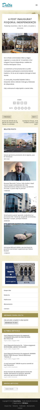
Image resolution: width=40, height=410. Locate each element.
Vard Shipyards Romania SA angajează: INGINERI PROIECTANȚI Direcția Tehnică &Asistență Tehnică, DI (20, 355)
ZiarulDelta (14, 26)
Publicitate (7, 299)
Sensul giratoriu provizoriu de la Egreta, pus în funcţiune (19, 156)
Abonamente (8, 304)
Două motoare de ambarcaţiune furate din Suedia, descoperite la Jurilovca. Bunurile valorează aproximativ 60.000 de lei (18, 373)
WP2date (25, 403)
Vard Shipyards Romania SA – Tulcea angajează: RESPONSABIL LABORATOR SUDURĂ (19, 346)
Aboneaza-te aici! (11, 323)
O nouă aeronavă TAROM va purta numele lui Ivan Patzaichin (18, 364)
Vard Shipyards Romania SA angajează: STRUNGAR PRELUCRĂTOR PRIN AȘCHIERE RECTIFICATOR (17, 337)
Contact (6, 309)
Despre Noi (7, 290)
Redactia (7, 295)
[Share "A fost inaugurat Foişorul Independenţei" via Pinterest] (18, 103)
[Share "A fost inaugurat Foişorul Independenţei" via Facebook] (14, 103)
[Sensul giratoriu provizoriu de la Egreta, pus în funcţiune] (20, 142)
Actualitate (31, 26)
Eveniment (14, 367)
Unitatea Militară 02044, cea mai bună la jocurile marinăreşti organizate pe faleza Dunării (18, 249)
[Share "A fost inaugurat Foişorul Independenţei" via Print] (25, 103)
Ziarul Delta (17, 401)
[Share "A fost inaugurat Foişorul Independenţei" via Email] (22, 103)
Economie (14, 377)
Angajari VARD (15, 340)
